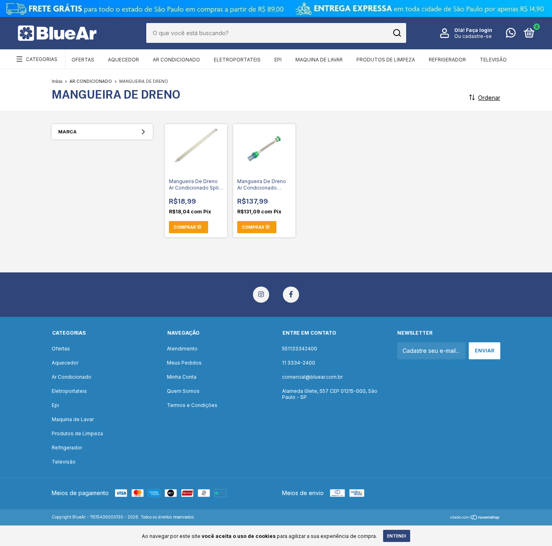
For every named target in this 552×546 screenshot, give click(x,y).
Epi (278, 60)
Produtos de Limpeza (385, 60)
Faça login (479, 30)
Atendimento (182, 349)
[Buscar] (396, 33)
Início (57, 81)
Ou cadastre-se (473, 36)
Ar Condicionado (176, 60)
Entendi (396, 535)
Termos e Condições (192, 405)
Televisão (493, 60)
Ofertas (83, 60)
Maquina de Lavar (319, 60)
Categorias (41, 59)
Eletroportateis (237, 60)
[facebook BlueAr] (291, 295)
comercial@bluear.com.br (312, 377)
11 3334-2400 (298, 363)
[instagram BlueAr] (261, 295)
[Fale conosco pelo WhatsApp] (511, 34)
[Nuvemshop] (475, 517)
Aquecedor (123, 60)
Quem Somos (183, 391)
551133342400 (299, 349)
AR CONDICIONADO (91, 81)
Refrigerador (447, 60)
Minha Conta (181, 377)
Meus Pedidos (184, 363)
